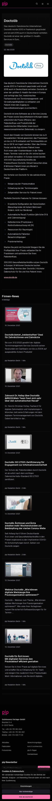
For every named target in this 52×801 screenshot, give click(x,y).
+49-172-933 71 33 (15, 735)
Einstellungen (26, 786)
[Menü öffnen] (48, 4)
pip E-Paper (32, 750)
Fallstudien (6, 746)
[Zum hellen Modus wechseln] (42, 4)
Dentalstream (32, 754)
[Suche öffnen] (37, 3)
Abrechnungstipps (34, 742)
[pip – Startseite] (5, 4)
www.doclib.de (10, 277)
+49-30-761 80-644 (13, 729)
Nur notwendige (26, 791)
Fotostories (6, 750)
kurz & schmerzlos (34, 746)
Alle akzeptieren (26, 797)
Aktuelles (5, 742)
